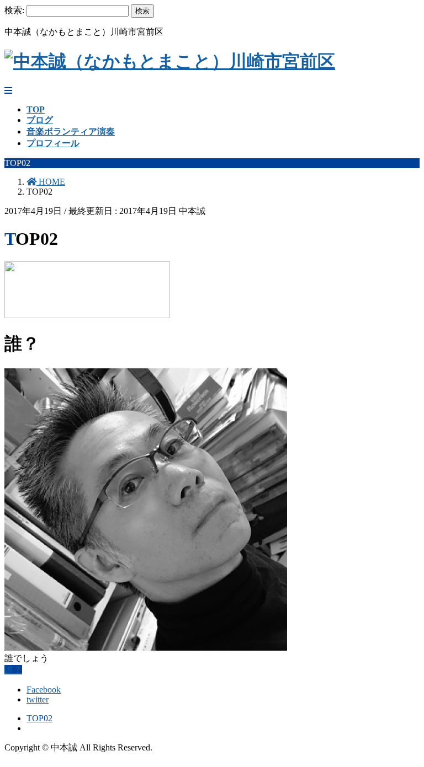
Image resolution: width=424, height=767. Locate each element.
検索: (14, 10)
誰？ (13, 669)
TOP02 (39, 718)
